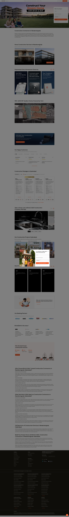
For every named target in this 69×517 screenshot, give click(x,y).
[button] (37, 257)
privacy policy (42, 264)
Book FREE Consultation (42, 263)
